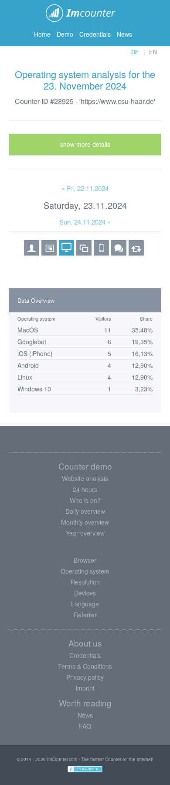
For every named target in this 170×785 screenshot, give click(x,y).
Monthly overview (85, 522)
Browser (85, 560)
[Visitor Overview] (31, 252)
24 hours (85, 489)
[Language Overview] (118, 252)
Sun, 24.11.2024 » (85, 221)
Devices (85, 592)
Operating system (85, 571)
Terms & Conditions (85, 666)
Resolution (85, 582)
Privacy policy (85, 677)
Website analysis (85, 478)
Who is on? (85, 500)
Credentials (95, 34)
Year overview (85, 533)
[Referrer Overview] (136, 252)
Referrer (85, 614)
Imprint (85, 688)
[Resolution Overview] (84, 252)
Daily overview (85, 511)
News (124, 34)
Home (42, 34)
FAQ (85, 726)
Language (85, 603)
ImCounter (85, 13)
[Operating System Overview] (66, 252)
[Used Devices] (101, 252)
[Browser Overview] (49, 252)
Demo (65, 34)
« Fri (85, 188)
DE (135, 52)
